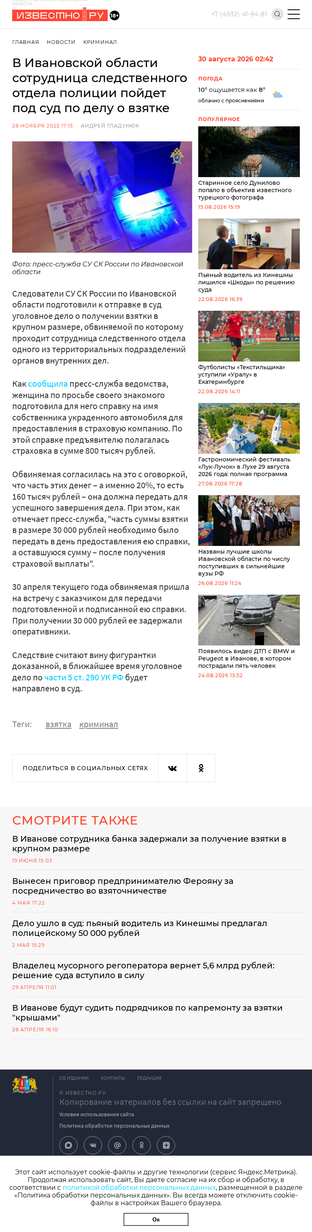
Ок (156, 1219)
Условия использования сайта (96, 1114)
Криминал (100, 42)
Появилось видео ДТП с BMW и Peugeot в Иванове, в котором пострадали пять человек (246, 658)
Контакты (113, 1078)
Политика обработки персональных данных (114, 1125)
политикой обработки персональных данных (139, 1187)
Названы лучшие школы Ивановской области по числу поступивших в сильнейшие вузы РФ (244, 562)
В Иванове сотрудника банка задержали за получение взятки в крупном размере (149, 843)
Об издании (74, 1078)
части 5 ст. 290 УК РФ (84, 677)
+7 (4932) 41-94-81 (239, 14)
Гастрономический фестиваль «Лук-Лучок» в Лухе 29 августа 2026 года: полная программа (244, 467)
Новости (61, 42)
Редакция (149, 1078)
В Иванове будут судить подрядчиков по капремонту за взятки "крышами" (147, 1012)
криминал (98, 724)
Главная (25, 42)
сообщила (48, 383)
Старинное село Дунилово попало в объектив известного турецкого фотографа (245, 190)
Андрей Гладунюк (110, 126)
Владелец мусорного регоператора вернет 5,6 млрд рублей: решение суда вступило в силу (143, 970)
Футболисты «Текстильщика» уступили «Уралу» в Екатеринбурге (241, 374)
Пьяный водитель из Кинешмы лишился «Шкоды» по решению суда (246, 282)
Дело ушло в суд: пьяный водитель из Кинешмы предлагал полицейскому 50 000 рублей (139, 928)
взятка (59, 724)
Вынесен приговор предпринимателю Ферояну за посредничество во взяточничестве (123, 886)
